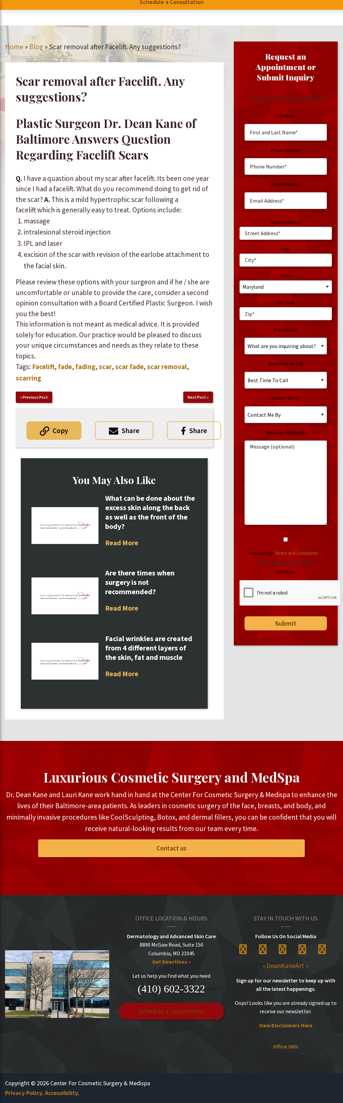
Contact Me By (285, 398)
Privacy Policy (23, 1093)
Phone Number (285, 150)
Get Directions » (171, 961)
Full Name (285, 116)
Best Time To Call (285, 364)
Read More (121, 542)
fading (85, 366)
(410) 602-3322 (171, 989)
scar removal (167, 366)
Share (130, 430)
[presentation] (290, 593)
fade (65, 366)
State (285, 276)
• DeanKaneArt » (285, 965)
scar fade (129, 366)
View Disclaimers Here (286, 1025)
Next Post (197, 397)
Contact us (171, 848)
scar (105, 366)
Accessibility (61, 1093)
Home (14, 46)
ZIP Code (286, 303)
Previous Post (35, 397)
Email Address (285, 184)
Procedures (285, 330)
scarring (28, 378)
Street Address (285, 222)
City (285, 249)
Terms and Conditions (296, 553)
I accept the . (284, 553)
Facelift (43, 366)
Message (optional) (285, 432)
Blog (36, 46)
